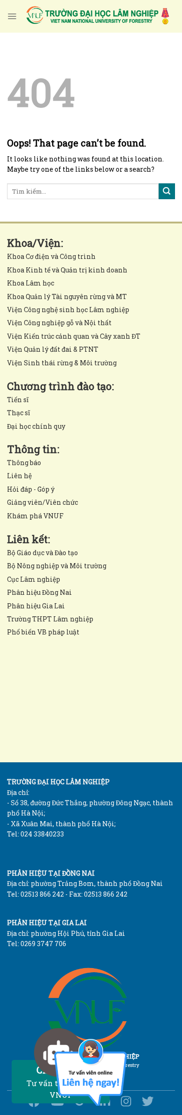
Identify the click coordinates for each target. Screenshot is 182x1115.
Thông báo (24, 462)
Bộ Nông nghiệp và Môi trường (56, 565)
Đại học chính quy (36, 426)
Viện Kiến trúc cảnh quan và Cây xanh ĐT (73, 336)
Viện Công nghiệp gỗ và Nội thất (59, 322)
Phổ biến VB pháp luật (43, 631)
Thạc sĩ (18, 412)
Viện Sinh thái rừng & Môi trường (62, 362)
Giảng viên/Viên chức (42, 502)
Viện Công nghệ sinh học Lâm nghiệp (68, 309)
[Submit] (167, 191)
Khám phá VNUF (35, 515)
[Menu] (12, 16)
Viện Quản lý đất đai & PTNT (52, 349)
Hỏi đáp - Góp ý (31, 489)
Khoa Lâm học (30, 283)
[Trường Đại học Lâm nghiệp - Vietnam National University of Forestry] (97, 16)
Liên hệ (19, 475)
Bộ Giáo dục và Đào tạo (42, 552)
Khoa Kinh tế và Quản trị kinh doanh (67, 269)
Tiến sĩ (17, 399)
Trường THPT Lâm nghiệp (50, 618)
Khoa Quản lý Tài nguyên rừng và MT (67, 296)
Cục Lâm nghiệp (33, 579)
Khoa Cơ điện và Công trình (51, 256)
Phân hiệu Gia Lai (36, 605)
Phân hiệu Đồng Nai (39, 592)
